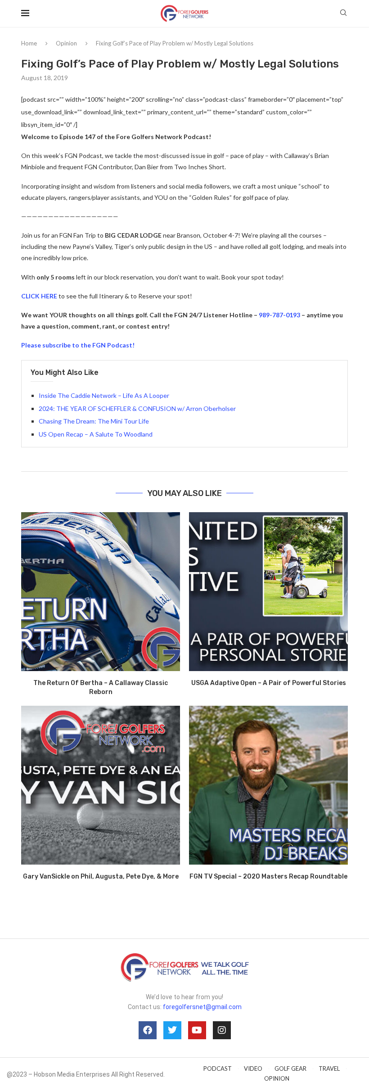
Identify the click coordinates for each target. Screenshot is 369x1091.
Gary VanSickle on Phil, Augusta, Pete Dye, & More (101, 876)
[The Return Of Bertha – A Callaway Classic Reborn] (100, 591)
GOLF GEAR (290, 1068)
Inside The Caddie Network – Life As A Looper (104, 395)
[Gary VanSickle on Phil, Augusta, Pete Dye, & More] (100, 785)
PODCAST (217, 1068)
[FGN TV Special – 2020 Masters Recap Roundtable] (268, 785)
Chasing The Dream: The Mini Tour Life (94, 421)
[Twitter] (172, 1030)
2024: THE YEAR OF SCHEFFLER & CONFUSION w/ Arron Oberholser (137, 408)
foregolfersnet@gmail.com (202, 1006)
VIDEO (253, 1068)
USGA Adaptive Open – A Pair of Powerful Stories (268, 683)
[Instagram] (222, 1030)
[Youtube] (197, 1030)
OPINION (276, 1078)
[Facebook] (148, 1030)
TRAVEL (329, 1068)
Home (29, 43)
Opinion (66, 43)
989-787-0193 (279, 315)
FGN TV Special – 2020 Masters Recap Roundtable (268, 876)
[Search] (343, 13)
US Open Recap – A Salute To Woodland (96, 434)
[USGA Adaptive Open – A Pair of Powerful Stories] (268, 591)
